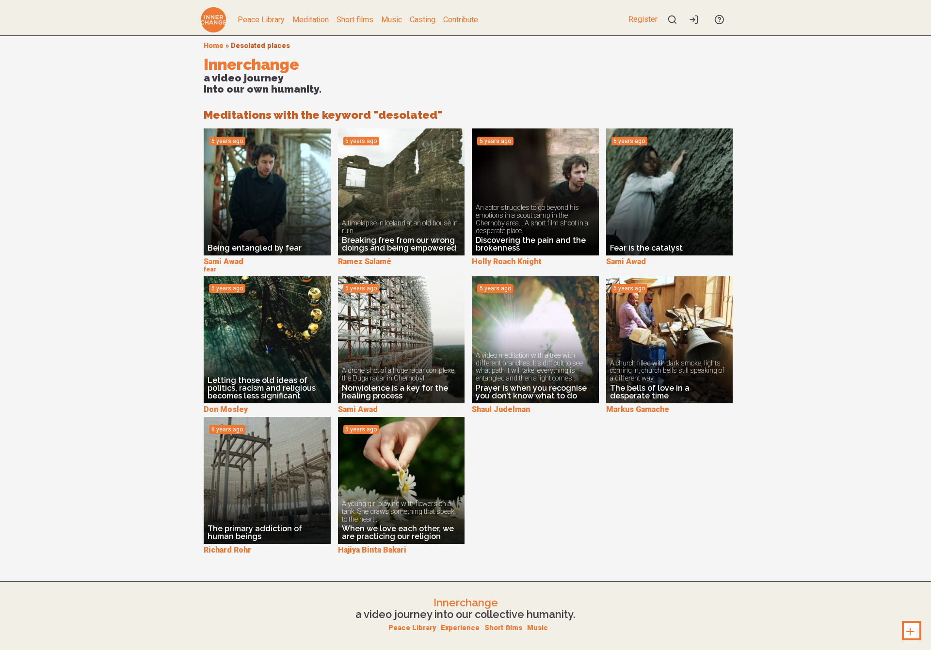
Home (214, 46)
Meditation (310, 19)
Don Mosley (226, 409)
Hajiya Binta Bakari (372, 550)
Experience (460, 628)
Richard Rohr (227, 550)
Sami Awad (223, 261)
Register (643, 19)
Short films (355, 19)
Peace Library (261, 19)
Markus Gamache (637, 409)
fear (210, 269)
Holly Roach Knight (507, 261)
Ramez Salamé (364, 261)
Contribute (460, 19)
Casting (422, 19)
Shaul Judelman (501, 409)
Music (391, 19)
